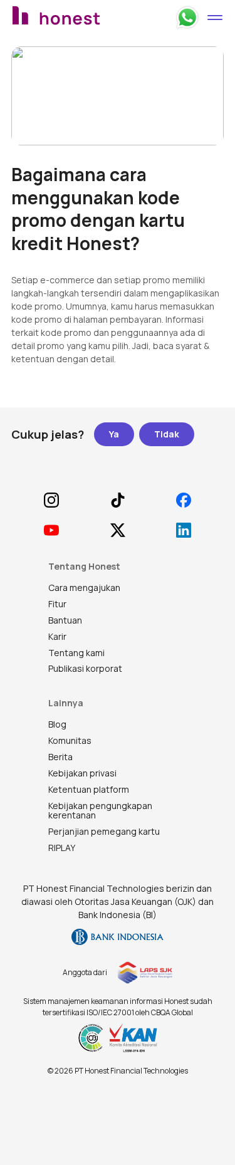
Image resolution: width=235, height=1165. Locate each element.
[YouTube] (51, 530)
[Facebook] (184, 500)
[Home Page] (89, 17)
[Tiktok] (117, 500)
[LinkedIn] (184, 530)
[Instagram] (51, 500)
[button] (214, 17)
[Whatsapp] (187, 17)
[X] (117, 530)
